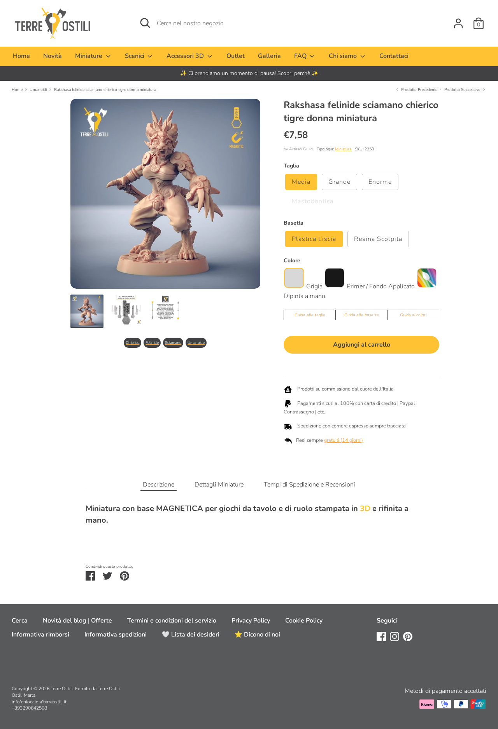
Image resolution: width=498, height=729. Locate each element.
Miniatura (343, 149)
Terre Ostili (62, 688)
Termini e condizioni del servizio (171, 620)
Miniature (89, 56)
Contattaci (394, 56)
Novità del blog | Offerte (77, 620)
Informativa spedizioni (115, 634)
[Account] (458, 20)
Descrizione (158, 484)
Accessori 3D (186, 56)
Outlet (235, 56)
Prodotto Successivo (463, 89)
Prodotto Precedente (418, 89)
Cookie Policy (304, 620)
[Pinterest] (407, 636)
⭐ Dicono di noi (257, 634)
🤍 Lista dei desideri (190, 634)
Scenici (135, 56)
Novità (52, 56)
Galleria (269, 56)
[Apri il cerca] (145, 23)
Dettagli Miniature (219, 484)
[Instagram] (394, 636)
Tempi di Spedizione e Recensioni (309, 484)
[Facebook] (381, 636)
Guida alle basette (361, 315)
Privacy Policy (250, 620)
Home (21, 56)
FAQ (301, 56)
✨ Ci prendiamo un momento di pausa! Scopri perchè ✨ (249, 73)
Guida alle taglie (310, 315)
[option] (249, 73)
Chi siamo (343, 56)
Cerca (20, 620)
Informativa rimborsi (40, 634)
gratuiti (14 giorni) (343, 440)
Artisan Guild (301, 149)
